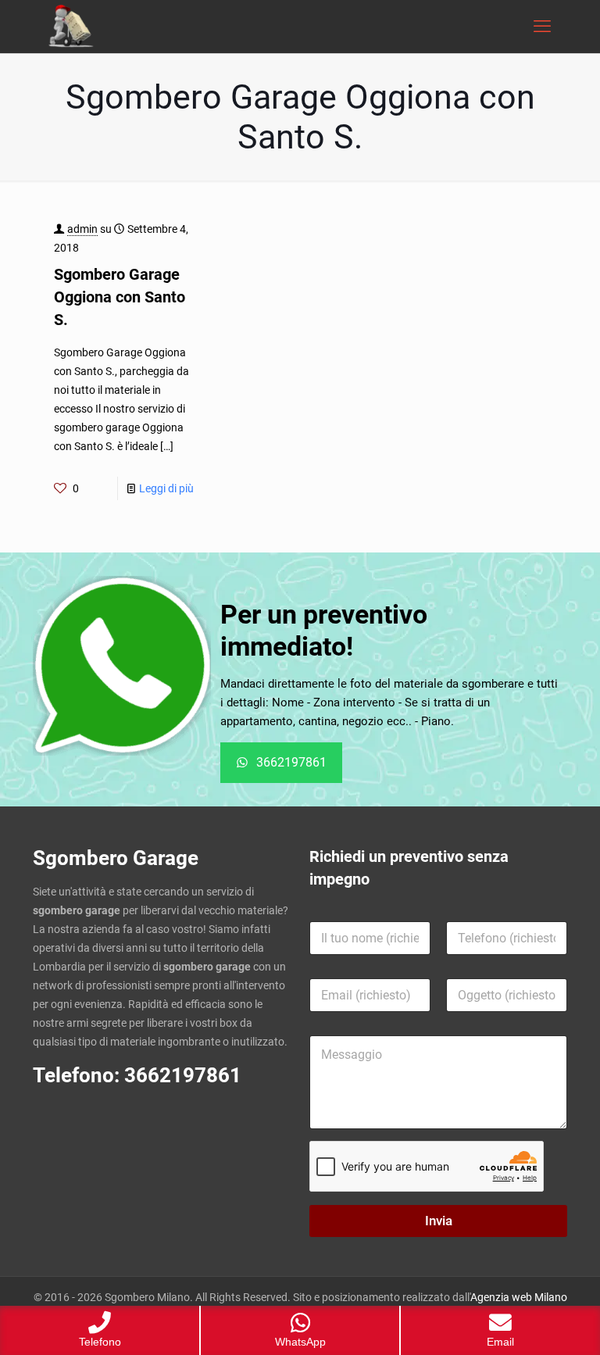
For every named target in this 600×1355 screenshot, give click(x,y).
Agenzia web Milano (518, 1297)
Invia (438, 1220)
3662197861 (182, 1075)
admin (82, 229)
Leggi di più (166, 488)
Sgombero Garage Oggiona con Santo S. (119, 297)
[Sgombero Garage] (72, 26)
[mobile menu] (542, 26)
